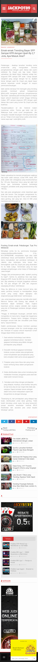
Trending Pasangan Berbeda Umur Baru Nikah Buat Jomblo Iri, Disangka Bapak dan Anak (25, 486)
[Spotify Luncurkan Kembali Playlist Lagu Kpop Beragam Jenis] (6, 449)
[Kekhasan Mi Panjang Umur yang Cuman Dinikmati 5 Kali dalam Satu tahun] (6, 459)
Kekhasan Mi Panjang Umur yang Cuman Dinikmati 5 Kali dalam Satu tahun (25, 459)
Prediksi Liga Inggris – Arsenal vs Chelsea (22, 570)
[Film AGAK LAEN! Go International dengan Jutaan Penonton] (6, 440)
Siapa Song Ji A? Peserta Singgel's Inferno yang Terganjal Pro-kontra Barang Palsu (24, 468)
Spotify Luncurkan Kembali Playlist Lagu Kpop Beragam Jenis (23, 450)
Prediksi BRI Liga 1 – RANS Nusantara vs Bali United (20, 553)
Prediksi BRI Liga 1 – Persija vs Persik (21, 561)
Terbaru (8, 539)
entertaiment (32, 417)
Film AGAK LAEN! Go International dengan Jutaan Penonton (23, 441)
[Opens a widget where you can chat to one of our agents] (23, 650)
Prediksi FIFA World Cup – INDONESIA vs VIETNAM (19, 545)
